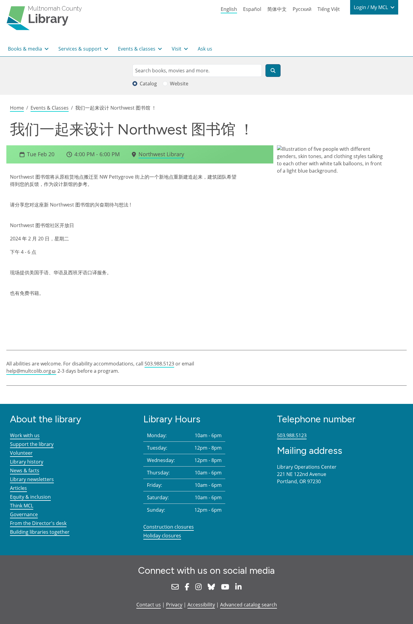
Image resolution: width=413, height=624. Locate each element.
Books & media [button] (25, 48)
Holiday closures (162, 535)
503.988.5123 (159, 363)
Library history (26, 461)
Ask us (205, 48)
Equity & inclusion (30, 497)
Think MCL (21, 505)
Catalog (148, 83)
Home (17, 107)
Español (252, 9)
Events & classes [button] (137, 48)
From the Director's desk (38, 523)
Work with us (25, 435)
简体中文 (277, 9)
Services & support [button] (80, 48)
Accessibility (201, 604)
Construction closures (168, 526)
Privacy (174, 604)
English (229, 9)
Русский (302, 9)
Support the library (32, 444)
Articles (18, 488)
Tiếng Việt (328, 9)
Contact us (148, 604)
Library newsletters (32, 479)
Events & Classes (50, 107)
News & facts (24, 470)
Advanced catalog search (248, 604)
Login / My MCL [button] (371, 7)
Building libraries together (40, 532)
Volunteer (21, 453)
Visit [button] (177, 48)
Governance (24, 514)
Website (179, 83)
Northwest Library (161, 154)
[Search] (273, 70)
